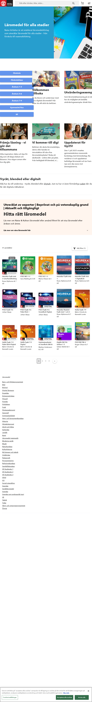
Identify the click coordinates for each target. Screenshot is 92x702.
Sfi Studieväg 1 (7, 469)
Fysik (4, 407)
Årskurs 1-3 (17, 87)
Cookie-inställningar (10, 697)
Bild (3, 385)
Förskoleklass (17, 80)
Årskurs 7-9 (17, 101)
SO (3, 480)
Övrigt (4, 508)
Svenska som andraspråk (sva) (13, 494)
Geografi (5, 413)
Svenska (5, 492)
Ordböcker (6, 455)
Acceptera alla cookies (64, 697)
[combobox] (47, 3)
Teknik (4, 500)
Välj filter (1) (81, 248)
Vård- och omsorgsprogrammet (13, 506)
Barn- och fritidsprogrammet (12, 382)
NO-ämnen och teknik (10, 452)
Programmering (8, 461)
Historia (5, 421)
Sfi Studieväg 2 (7, 472)
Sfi (17, 114)
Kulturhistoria (7, 449)
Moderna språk (7, 441)
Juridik (4, 433)
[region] (46, 694)
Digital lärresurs (8, 390)
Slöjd (4, 478)
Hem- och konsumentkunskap (13, 418)
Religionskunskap (8, 463)
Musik (4, 444)
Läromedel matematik (10, 438)
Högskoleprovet (8, 424)
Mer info (66, 693)
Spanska (5, 486)
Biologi (5, 388)
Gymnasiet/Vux (17, 107)
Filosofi (5, 399)
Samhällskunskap (8, 466)
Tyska (4, 503)
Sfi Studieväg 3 (7, 475)
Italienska (5, 430)
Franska (5, 402)
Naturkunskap (7, 447)
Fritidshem (6, 404)
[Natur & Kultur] (6, 3)
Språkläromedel (8, 489)
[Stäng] (88, 690)
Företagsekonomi (8, 410)
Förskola (17, 73)
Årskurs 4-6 (17, 94)
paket (82, 184)
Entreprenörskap (8, 396)
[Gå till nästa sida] (55, 361)
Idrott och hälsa (8, 427)
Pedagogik (6, 458)
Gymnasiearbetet (8, 416)
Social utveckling (8, 483)
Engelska (5, 393)
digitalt (47, 184)
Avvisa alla (81, 697)
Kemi (4, 435)
